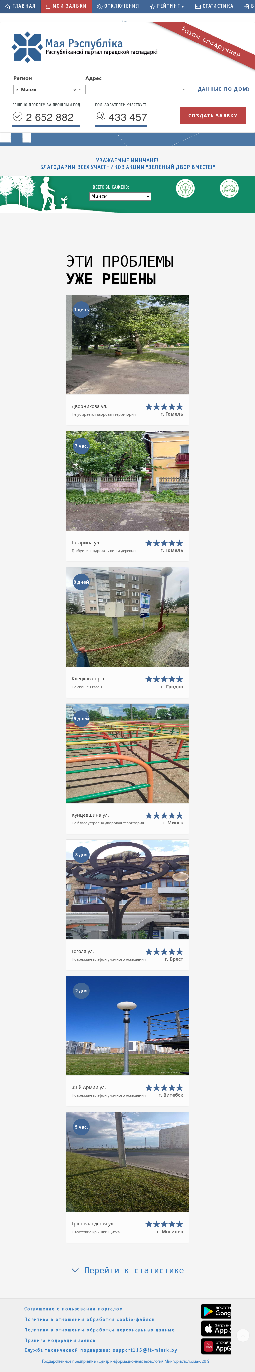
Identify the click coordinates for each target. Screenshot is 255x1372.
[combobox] (48, 89)
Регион (22, 77)
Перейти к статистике (131, 1270)
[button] (20, 6)
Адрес (93, 77)
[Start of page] (243, 1335)
